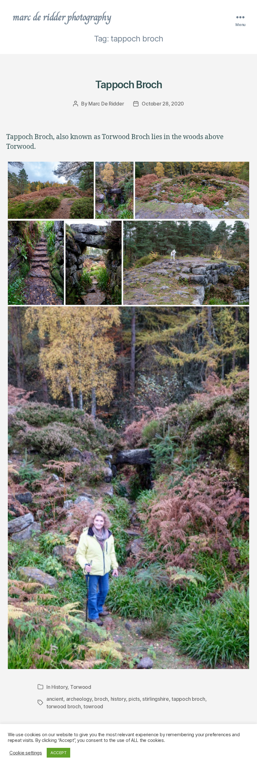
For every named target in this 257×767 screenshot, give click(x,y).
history (118, 699)
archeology (79, 699)
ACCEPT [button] (58, 752)
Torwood (80, 687)
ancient (54, 699)
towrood (93, 706)
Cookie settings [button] (25, 753)
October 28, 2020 (163, 103)
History (59, 687)
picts (134, 699)
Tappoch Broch (128, 84)
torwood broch (63, 706)
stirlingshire (155, 699)
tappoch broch (188, 699)
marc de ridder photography (62, 17)
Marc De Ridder (106, 103)
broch (101, 699)
